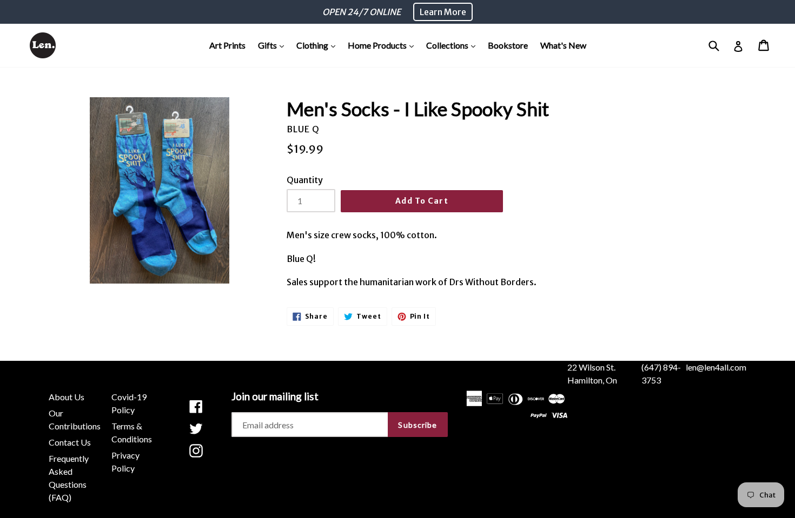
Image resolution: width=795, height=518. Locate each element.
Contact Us (70, 442)
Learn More (443, 11)
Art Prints (227, 45)
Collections (453, 44)
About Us (66, 397)
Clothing (318, 44)
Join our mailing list (275, 396)
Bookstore (508, 45)
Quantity (305, 179)
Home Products (383, 44)
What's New (563, 45)
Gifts (273, 44)
